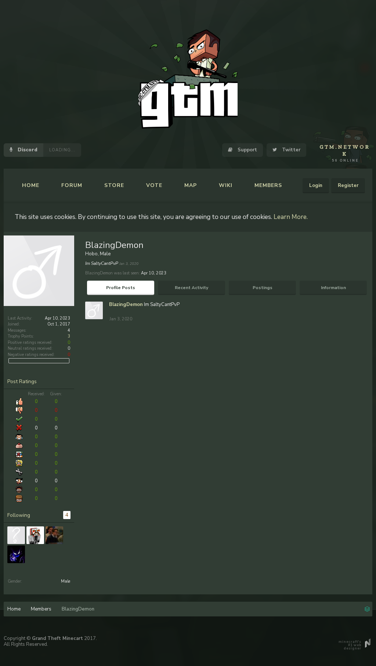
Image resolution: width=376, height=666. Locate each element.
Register (348, 185)
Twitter (290, 150)
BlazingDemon (126, 304)
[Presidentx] (54, 535)
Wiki (225, 185)
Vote (154, 185)
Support (246, 150)
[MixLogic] (35, 535)
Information (333, 288)
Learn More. (291, 216)
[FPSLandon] (16, 554)
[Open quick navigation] (367, 608)
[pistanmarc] (16, 535)
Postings (262, 288)
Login (315, 185)
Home (30, 185)
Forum (71, 185)
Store (114, 185)
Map (190, 185)
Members (268, 185)
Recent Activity (191, 288)
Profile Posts (120, 288)
